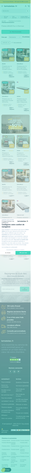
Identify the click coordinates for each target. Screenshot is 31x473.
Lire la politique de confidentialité (9, 247)
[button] (3, 470)
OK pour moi (23, 252)
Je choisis (7, 252)
